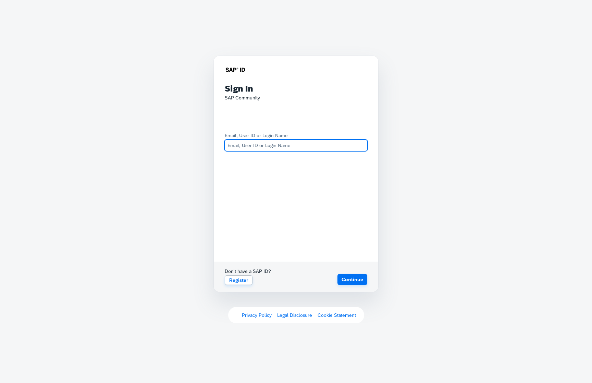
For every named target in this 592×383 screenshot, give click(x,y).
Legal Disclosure (294, 315)
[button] (352, 279)
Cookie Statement (337, 315)
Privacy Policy (257, 315)
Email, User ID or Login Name (256, 135)
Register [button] (238, 280)
